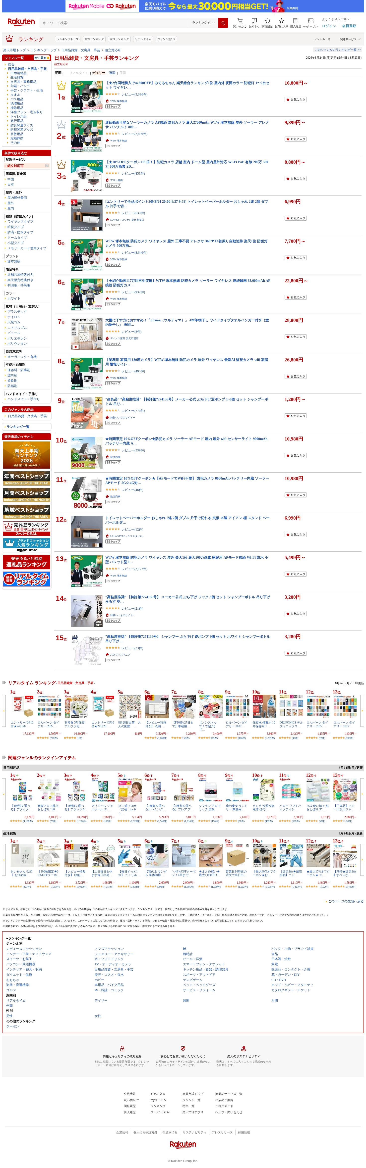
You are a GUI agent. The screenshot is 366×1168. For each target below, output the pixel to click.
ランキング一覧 (18, 427)
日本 (10, 184)
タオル (15, 95)
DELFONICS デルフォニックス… (291, 724)
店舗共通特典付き (20, 274)
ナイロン (13, 317)
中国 (10, 179)
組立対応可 (113, 50)
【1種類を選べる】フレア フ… (183, 807)
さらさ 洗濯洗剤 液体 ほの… (263, 807)
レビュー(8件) (131, 332)
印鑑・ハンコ (20, 86)
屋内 (10, 208)
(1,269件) (270, 738)
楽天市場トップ (14, 50)
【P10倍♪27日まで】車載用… (182, 724)
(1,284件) (81, 821)
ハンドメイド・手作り (23, 399)
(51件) (241, 821)
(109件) (107, 821)
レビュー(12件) (132, 529)
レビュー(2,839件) (134, 134)
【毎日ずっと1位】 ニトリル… (129, 873)
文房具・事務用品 (23, 82)
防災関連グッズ (21, 125)
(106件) (242, 738)
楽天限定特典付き (20, 280)
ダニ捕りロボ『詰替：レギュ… (127, 809)
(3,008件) (162, 738)
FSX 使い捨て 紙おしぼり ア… (317, 807)
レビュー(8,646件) (134, 252)
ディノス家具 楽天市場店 (124, 338)
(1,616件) (189, 821)
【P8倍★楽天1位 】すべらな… (344, 873)
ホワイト (13, 298)
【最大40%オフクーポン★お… (264, 873)
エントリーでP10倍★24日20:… (22, 724)
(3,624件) (135, 886)
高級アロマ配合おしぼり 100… (48, 807)
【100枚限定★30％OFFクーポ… (49, 873)
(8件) (186, 738)
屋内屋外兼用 (17, 197)
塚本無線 (13, 261)
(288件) (349, 738)
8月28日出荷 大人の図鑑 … (129, 724)
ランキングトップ (68, 39)
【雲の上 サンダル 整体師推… (156, 873)
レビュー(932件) (133, 292)
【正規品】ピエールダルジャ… (343, 807)
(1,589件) (270, 886)
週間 (112, 73)
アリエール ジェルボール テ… (102, 807)
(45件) (214, 738)
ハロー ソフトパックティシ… (290, 807)
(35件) (322, 821)
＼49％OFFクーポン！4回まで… (184, 873)
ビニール (13, 333)
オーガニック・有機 (22, 357)
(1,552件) (323, 886)
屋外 (10, 203)
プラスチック (17, 311)
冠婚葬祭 (16, 138)
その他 (15, 143)
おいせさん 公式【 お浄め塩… (21, 873)
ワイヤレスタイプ (20, 221)
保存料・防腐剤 (18, 370)
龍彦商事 (115, 457)
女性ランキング (119, 39)
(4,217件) (108, 886)
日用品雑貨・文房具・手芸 (80, 50)
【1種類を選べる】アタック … (21, 807)
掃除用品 (16, 108)
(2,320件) (135, 821)
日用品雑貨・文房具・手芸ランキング (96, 58)
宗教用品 (16, 134)
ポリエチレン (17, 338)
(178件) (215, 821)
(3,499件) (350, 886)
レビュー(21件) (132, 608)
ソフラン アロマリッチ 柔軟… (210, 807)
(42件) (295, 738)
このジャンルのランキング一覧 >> (338, 49)
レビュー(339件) (133, 450)
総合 (11, 64)
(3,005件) (81, 886)
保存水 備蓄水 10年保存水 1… (264, 724)
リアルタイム (143, 39)
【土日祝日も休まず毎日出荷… (101, 873)
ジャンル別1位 (166, 39)
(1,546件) (162, 821)
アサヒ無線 (116, 180)
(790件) (161, 886)
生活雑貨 (16, 77)
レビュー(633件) (133, 213)
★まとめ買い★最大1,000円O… (209, 873)
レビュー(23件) (132, 648)
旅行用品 (16, 121)
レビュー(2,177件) (134, 569)
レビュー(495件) (133, 371)
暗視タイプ (15, 227)
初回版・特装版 (18, 285)
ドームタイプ (17, 238)
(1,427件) (297, 886)
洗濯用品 (16, 103)
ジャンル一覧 (322, 39)
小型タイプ (15, 243)
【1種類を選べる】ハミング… (155, 807)
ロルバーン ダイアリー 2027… (48, 724)
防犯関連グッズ (21, 129)
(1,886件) (189, 886)
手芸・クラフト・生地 (26, 90)
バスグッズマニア (120, 654)
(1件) (79, 738)
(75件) (53, 821)
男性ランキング (94, 39)
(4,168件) (28, 821)
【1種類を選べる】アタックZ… (75, 807)
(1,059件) (216, 886)
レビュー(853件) (133, 173)
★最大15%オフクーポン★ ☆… (318, 873)
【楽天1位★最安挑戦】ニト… (291, 873)
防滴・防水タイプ (20, 232)
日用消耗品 (18, 73)
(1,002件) (243, 886)
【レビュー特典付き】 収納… (155, 724)
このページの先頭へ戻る (346, 901)
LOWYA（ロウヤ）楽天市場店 (127, 219)
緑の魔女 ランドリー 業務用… (236, 807)
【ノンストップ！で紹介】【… (208, 726)
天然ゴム (13, 322)
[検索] (223, 23)
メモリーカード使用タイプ (26, 248)
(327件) (27, 886)
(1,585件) (55, 886)
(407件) (269, 821)
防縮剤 (12, 386)
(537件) (296, 821)
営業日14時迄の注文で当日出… (236, 873)
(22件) (322, 738)
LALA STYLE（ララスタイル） (127, 536)
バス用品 (16, 99)
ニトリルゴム (17, 328)
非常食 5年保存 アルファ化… (74, 724)
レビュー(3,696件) (134, 94)
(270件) (54, 738)
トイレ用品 (18, 116)
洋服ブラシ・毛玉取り (26, 112)
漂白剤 (12, 375)
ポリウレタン (17, 343)
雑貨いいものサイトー (122, 417)
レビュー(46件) (132, 490)
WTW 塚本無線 (118, 101)
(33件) (349, 821)
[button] (254, 23)
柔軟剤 (12, 381)
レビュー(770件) (133, 411)
